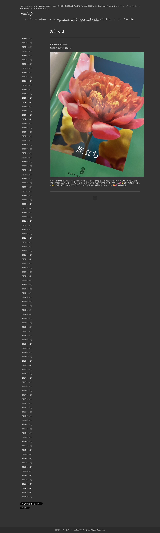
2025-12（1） (27, 64)
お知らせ (43, 19)
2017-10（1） (27, 378)
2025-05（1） (27, 77)
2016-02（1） (27, 437)
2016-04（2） (27, 429)
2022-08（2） (27, 196)
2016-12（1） (27, 403)
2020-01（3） (27, 285)
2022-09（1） (27, 191)
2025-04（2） (27, 81)
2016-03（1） (27, 433)
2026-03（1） (27, 51)
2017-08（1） (27, 386)
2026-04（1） (27, 47)
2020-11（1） (27, 263)
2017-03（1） (27, 399)
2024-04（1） (27, 123)
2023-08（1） (27, 153)
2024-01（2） (27, 132)
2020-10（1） (27, 268)
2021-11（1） (27, 225)
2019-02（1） (27, 323)
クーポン (118, 19)
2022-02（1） (27, 212)
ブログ (96, 20)
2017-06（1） (27, 395)
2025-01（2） (27, 89)
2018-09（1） (27, 340)
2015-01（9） (27, 484)
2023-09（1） (27, 149)
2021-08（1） (27, 234)
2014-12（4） (27, 488)
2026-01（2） (27, 60)
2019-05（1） (27, 310)
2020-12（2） (27, 259)
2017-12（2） (27, 369)
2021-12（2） (27, 221)
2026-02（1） (27, 56)
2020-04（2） (27, 272)
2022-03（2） (27, 208)
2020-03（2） (27, 276)
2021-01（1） (27, 255)
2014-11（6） (27, 492)
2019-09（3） (27, 302)
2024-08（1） (27, 106)
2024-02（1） (27, 128)
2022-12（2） (27, 183)
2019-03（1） (27, 319)
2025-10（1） (27, 68)
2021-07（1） (27, 238)
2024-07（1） (27, 111)
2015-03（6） (27, 475)
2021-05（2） (27, 246)
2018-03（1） (27, 361)
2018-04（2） (27, 357)
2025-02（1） (27, 85)
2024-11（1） (27, 98)
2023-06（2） (27, 162)
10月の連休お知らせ (61, 48)
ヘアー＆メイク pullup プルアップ (74, 530)
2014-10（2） (27, 497)
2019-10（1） (27, 297)
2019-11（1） (27, 293)
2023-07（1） (27, 157)
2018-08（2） (27, 344)
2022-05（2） (27, 204)
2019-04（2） (27, 314)
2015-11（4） (27, 446)
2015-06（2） (27, 463)
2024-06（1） (27, 115)
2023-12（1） (27, 136)
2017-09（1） (27, 382)
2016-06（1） (27, 420)
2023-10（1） (27, 145)
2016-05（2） (27, 425)
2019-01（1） (27, 327)
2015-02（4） (27, 480)
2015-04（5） (27, 471)
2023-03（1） (27, 174)
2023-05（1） (27, 166)
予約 (126, 19)
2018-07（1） (27, 348)
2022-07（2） (27, 200)
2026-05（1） (27, 43)
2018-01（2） (27, 365)
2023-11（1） (27, 140)
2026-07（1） (27, 39)
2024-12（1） (27, 94)
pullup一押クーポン (68, 20)
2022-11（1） (27, 187)
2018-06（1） (27, 352)
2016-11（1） (27, 408)
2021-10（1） (27, 229)
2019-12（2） (27, 289)
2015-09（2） (27, 454)
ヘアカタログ (55, 19)
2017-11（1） (27, 374)
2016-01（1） (27, 442)
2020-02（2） (27, 280)
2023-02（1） (27, 179)
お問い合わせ (106, 19)
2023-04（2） (27, 170)
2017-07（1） (27, 391)
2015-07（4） (27, 459)
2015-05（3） (27, 467)
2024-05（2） (27, 119)
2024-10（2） (27, 102)
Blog (132, 19)
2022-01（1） (27, 217)
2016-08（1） (27, 412)
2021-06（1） (27, 242)
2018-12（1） (27, 331)
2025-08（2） (27, 72)
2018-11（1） (27, 335)
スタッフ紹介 (85, 20)
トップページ (31, 19)
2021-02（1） (27, 251)
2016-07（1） (27, 416)
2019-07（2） (27, 306)
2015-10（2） (27, 450)
